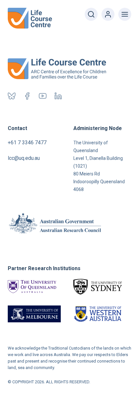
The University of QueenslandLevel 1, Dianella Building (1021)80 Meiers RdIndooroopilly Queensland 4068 (99, 166)
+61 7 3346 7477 (27, 142)
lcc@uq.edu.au (24, 158)
